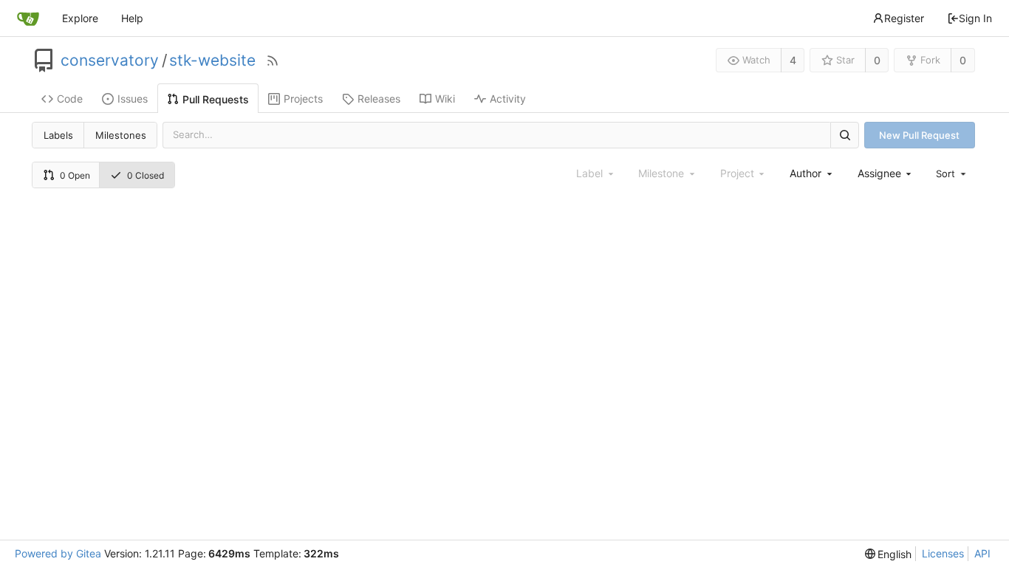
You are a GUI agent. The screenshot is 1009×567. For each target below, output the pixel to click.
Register (904, 18)
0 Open (75, 175)
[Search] (844, 135)
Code (70, 98)
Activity (508, 98)
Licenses (943, 553)
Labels (58, 135)
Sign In (975, 18)
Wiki (445, 98)
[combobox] (812, 173)
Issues (132, 98)
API (982, 553)
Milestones (120, 135)
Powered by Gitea (58, 553)
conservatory (110, 60)
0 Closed (145, 175)
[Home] (28, 18)
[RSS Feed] (272, 60)
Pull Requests (215, 99)
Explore (80, 18)
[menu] (952, 173)
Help (132, 18)
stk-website (212, 60)
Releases (379, 98)
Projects (303, 98)
